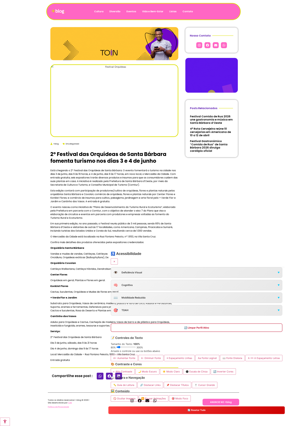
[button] (100, 376)
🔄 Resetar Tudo (197, 410)
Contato (188, 11)
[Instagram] (199, 45)
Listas (173, 11)
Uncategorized (72, 143)
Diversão (114, 11)
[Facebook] (207, 45)
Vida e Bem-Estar (152, 11)
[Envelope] (216, 45)
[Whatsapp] (224, 45)
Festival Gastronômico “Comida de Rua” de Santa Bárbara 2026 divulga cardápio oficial (209, 146)
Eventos (131, 11)
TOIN (70, 402)
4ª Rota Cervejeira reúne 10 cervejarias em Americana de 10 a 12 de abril (210, 132)
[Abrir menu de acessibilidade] (5, 422)
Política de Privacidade (58, 406)
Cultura (98, 11)
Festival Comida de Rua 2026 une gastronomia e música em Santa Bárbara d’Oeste (211, 120)
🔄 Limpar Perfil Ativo (196, 327)
